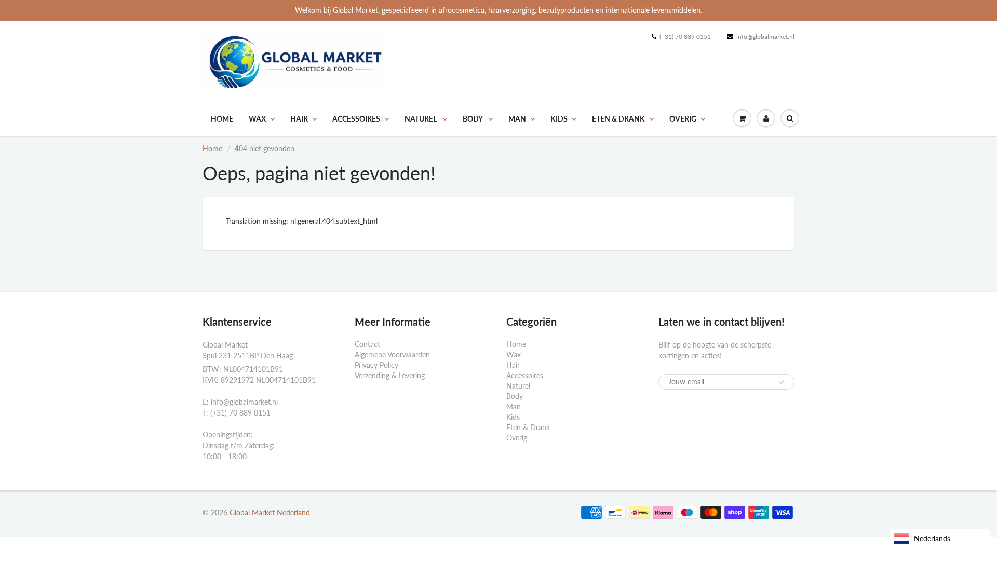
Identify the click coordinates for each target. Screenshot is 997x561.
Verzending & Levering (390, 375)
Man (517, 118)
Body (473, 118)
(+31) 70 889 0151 (685, 37)
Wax (257, 118)
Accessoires (356, 118)
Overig (682, 118)
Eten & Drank (618, 118)
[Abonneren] (781, 382)
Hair (299, 118)
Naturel (421, 118)
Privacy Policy (376, 364)
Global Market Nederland (270, 512)
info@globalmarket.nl (765, 37)
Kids (559, 118)
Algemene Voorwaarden (392, 354)
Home (222, 118)
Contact (367, 344)
